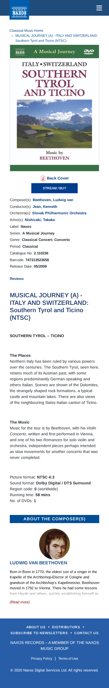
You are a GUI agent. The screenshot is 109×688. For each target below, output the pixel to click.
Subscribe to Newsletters (39, 633)
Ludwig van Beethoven (38, 562)
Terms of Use (68, 659)
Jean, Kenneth (45, 206)
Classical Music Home (26, 31)
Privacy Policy (41, 659)
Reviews (17, 279)
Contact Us (86, 633)
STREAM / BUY (54, 188)
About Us (36, 627)
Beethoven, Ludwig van (53, 200)
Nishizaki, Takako (40, 220)
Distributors (66, 627)
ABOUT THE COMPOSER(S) (54, 518)
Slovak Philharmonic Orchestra (59, 213)
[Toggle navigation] (98, 8)
